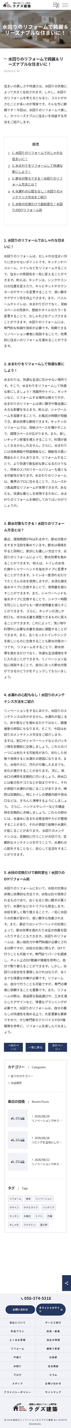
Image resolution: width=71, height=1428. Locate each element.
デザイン (14, 1207)
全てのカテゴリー (22, 1076)
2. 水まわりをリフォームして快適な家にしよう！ (37, 168)
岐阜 (28, 1198)
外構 (49, 1216)
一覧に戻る (35, 1047)
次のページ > (57, 1047)
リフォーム (15, 1198)
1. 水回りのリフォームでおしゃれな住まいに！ (37, 155)
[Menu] (64, 4)
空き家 (43, 1224)
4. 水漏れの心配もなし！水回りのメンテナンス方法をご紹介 (37, 194)
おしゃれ (14, 1224)
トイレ (39, 1216)
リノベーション (44, 1198)
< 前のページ (13, 1047)
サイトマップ (53, 1392)
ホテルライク (31, 1207)
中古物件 (16, 1083)
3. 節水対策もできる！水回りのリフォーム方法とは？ (37, 181)
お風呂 (27, 1216)
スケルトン (30, 1224)
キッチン (14, 1216)
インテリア (48, 1207)
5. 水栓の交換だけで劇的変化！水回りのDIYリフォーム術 (37, 207)
